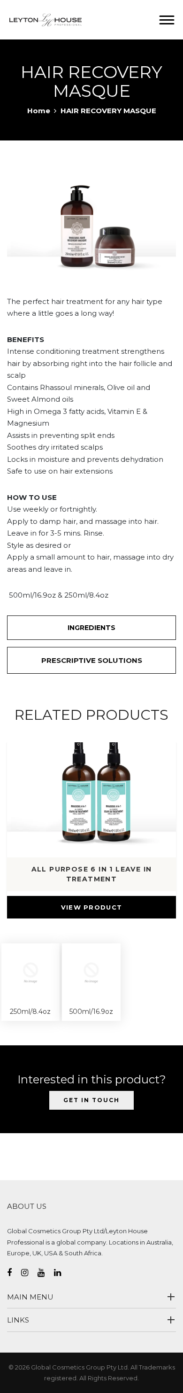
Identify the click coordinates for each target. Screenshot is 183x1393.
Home (38, 110)
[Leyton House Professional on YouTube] (46, 1272)
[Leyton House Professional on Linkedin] (62, 1272)
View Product (91, 907)
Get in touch (91, 1100)
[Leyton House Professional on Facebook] (14, 1272)
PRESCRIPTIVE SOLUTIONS (91, 660)
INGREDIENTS (91, 627)
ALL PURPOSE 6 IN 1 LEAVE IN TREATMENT (91, 874)
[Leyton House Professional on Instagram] (29, 1272)
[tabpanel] (91, 220)
